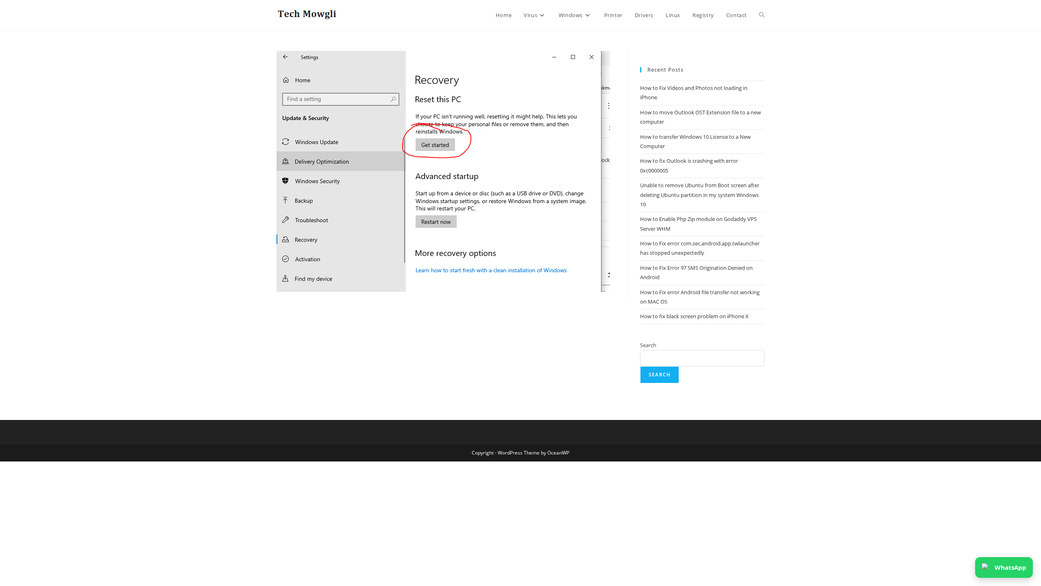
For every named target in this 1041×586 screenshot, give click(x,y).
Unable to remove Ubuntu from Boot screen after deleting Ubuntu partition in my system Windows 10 (699, 194)
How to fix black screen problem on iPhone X (694, 316)
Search (648, 345)
